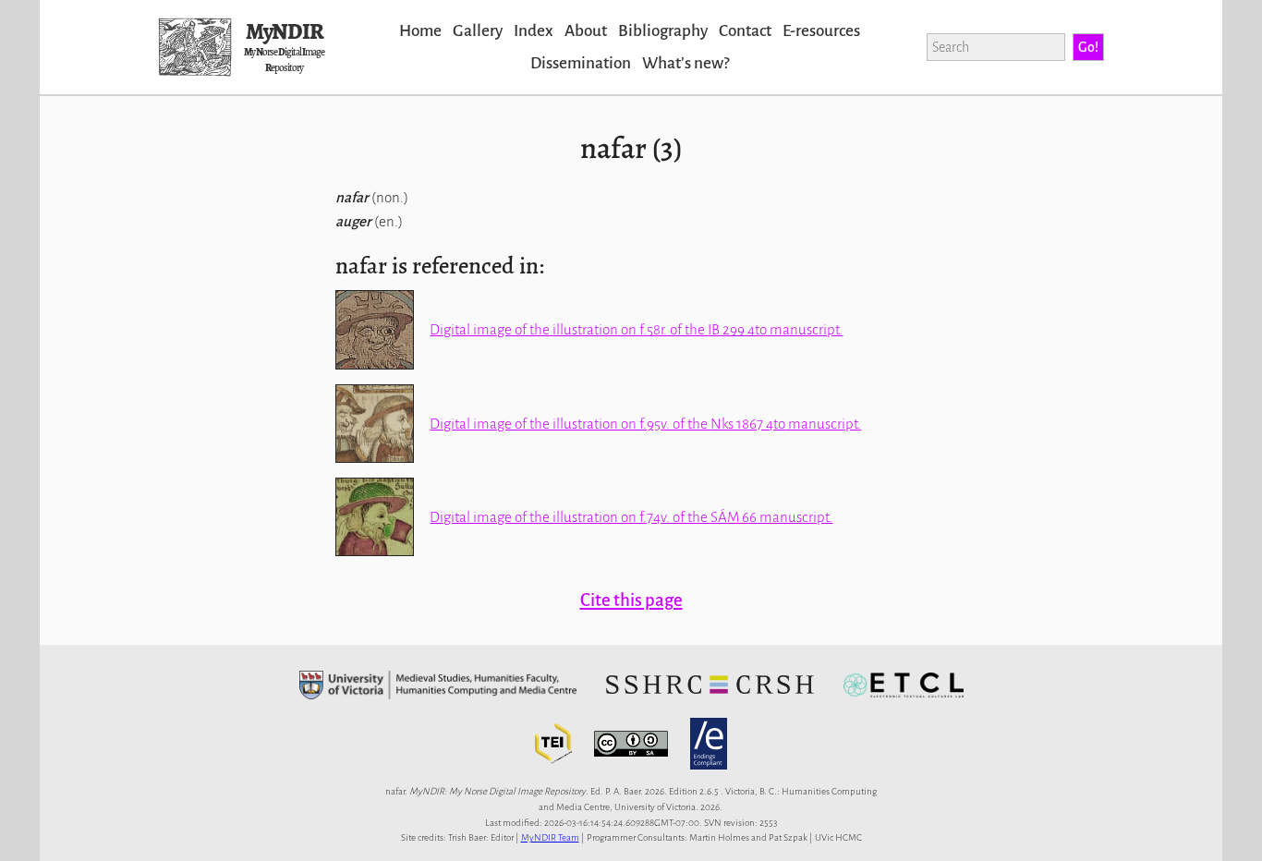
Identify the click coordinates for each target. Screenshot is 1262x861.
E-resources (821, 31)
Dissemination (580, 63)
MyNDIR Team (550, 837)
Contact (745, 31)
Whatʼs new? (685, 63)
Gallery (478, 31)
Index (533, 31)
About (585, 31)
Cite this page (631, 600)
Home (420, 31)
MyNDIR (284, 31)
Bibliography (663, 31)
